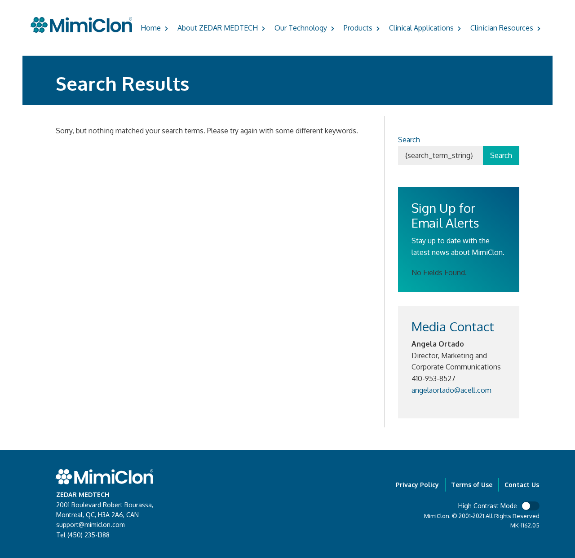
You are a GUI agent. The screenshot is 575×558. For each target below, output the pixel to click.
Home (151, 27)
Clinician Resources (501, 27)
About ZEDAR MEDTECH (217, 27)
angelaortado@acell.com (451, 390)
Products (358, 27)
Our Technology (300, 27)
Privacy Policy (417, 484)
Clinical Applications (421, 27)
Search (409, 139)
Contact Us (521, 484)
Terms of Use (471, 484)
